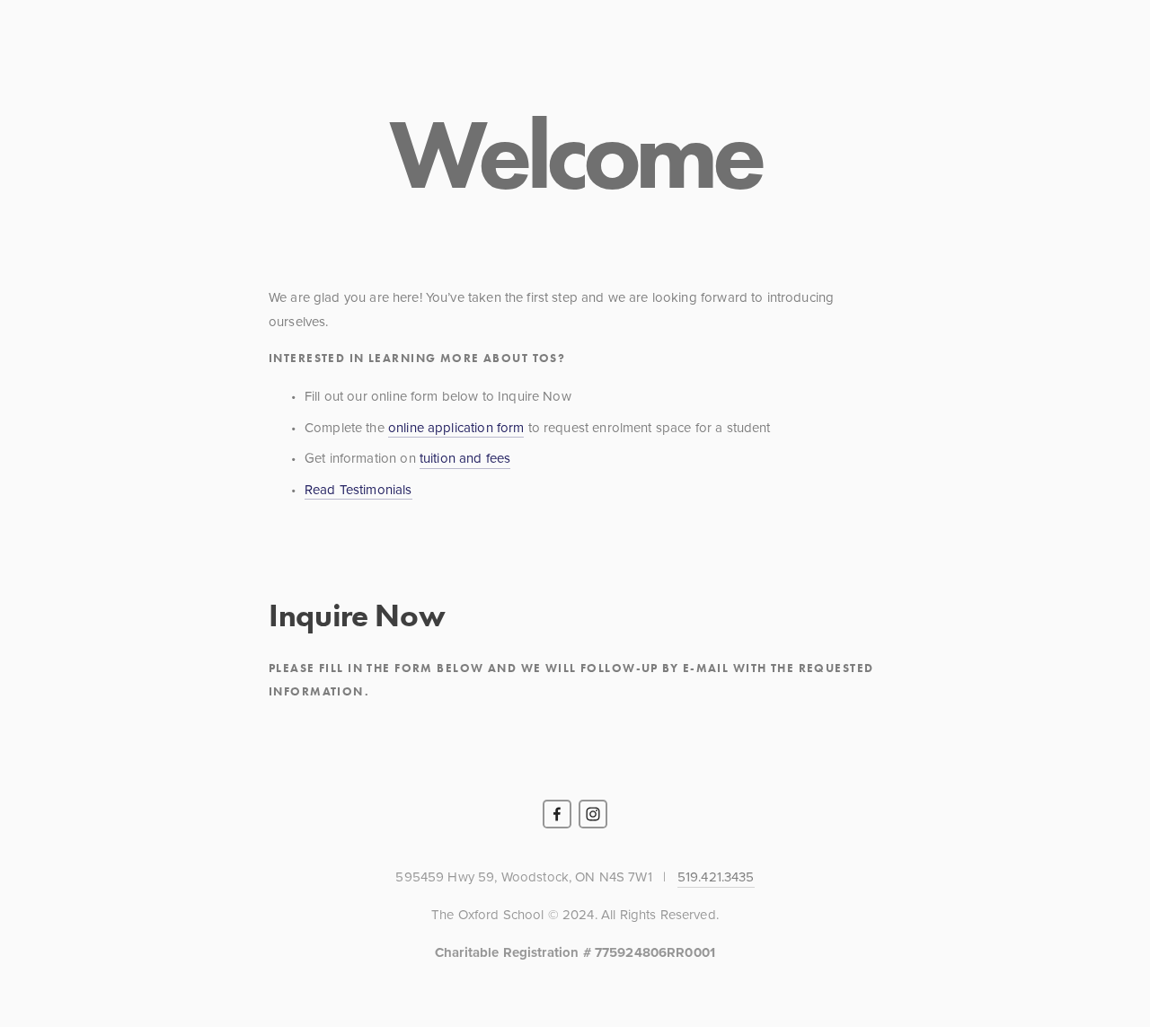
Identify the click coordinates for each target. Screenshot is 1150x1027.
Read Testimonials (358, 489)
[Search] (113, 53)
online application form (456, 427)
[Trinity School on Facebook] (557, 814)
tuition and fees (465, 457)
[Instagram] (593, 814)
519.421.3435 (716, 876)
